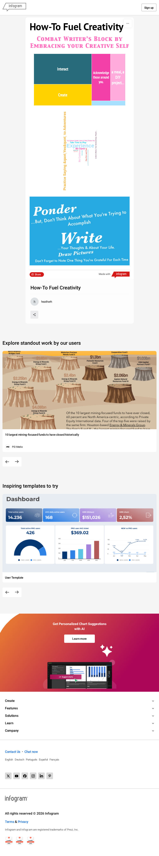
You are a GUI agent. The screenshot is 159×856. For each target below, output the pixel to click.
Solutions (11, 716)
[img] (63, 69)
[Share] (34, 315)
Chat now (31, 752)
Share (38, 274)
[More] (128, 23)
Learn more (79, 638)
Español (43, 759)
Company (12, 731)
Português (31, 759)
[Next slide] (17, 462)
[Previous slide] (7, 462)
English (9, 759)
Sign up (149, 7)
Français (54, 759)
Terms (9, 822)
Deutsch (19, 759)
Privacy (23, 822)
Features (11, 708)
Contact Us (12, 752)
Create (9, 701)
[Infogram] (14, 7)
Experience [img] (80, 146)
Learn (9, 723)
